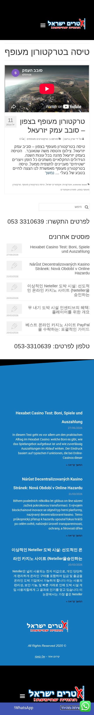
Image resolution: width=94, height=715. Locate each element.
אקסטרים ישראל (53, 184)
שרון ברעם (69, 139)
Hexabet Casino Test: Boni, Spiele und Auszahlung (60, 249)
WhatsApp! (23, 707)
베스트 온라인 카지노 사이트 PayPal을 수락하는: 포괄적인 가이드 (58, 327)
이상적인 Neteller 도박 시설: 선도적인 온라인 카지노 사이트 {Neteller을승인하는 (58, 290)
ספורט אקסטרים (68, 189)
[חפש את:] (64, 207)
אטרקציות (67, 184)
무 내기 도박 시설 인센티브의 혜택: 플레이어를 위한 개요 (59, 309)
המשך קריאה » (74, 464)
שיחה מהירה (70, 707)
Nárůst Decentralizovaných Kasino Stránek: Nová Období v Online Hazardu (60, 268)
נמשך (49, 173)
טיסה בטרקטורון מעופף (33, 184)
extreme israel (80, 184)
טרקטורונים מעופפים (37, 139)
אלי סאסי (40, 656)
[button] (43, 25)
